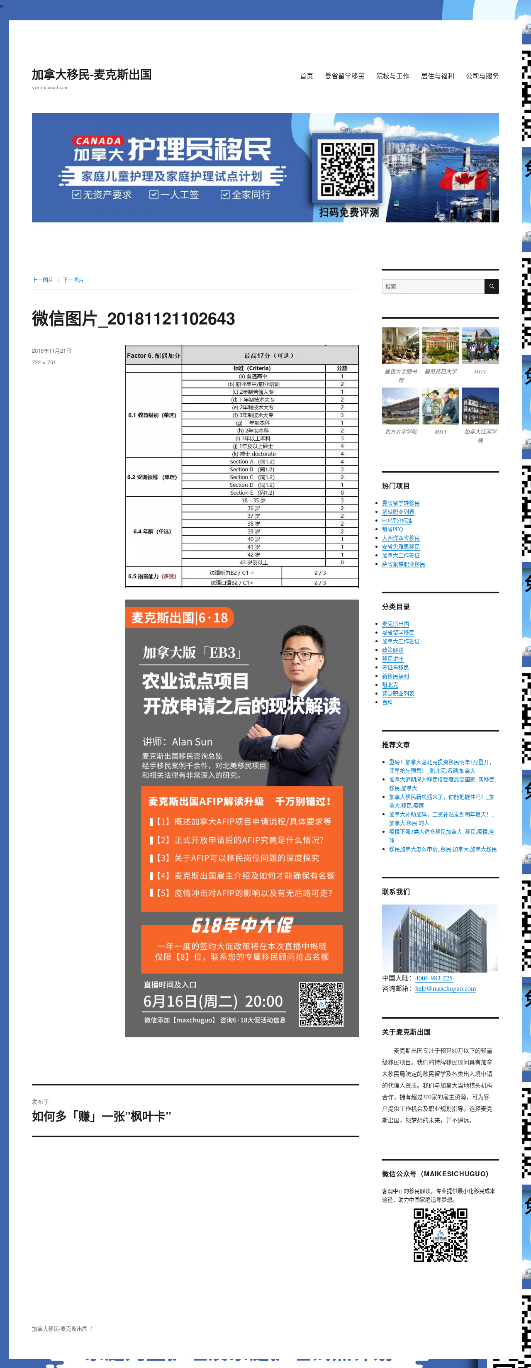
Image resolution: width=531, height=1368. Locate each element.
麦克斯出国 (395, 623)
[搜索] (492, 286)
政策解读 (393, 650)
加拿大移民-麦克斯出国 (92, 74)
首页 (306, 75)
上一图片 (43, 279)
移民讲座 (393, 658)
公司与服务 (482, 75)
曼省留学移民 (345, 75)
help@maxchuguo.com (445, 988)
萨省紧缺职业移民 (403, 564)
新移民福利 (395, 676)
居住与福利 (437, 75)
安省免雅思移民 (401, 546)
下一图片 (73, 279)
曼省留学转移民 (401, 503)
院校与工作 (392, 75)
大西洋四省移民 (401, 537)
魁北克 (390, 684)
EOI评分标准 (397, 520)
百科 (387, 702)
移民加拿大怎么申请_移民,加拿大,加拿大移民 (443, 849)
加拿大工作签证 (401, 555)
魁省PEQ (392, 529)
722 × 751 (44, 362)
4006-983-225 (434, 977)
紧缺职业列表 (398, 511)
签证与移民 (395, 667)
